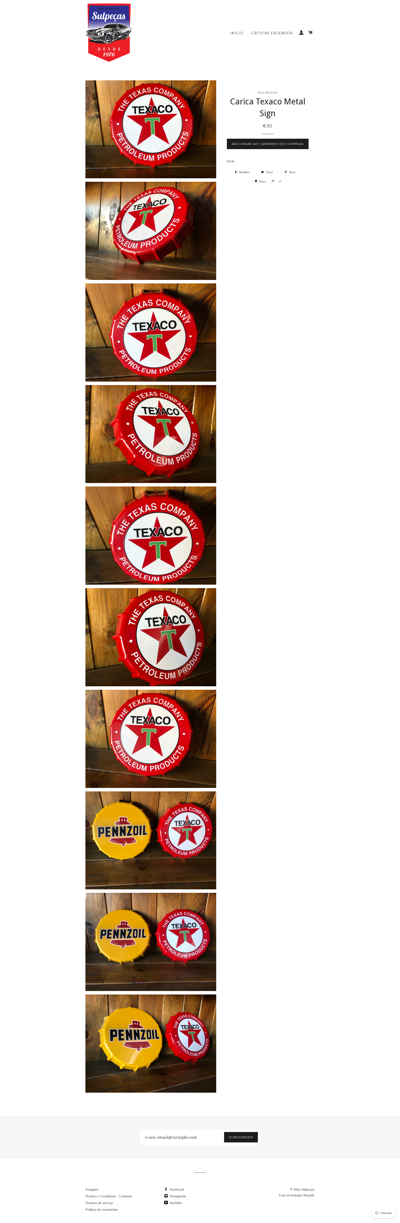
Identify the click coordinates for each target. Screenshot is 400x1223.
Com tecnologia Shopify (297, 1195)
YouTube (175, 1203)
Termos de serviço (99, 1203)
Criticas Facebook (272, 33)
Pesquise (91, 1189)
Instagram (177, 1196)
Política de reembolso (101, 1209)
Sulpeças (308, 1189)
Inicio (236, 33)
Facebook (176, 1189)
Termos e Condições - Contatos (108, 1196)
